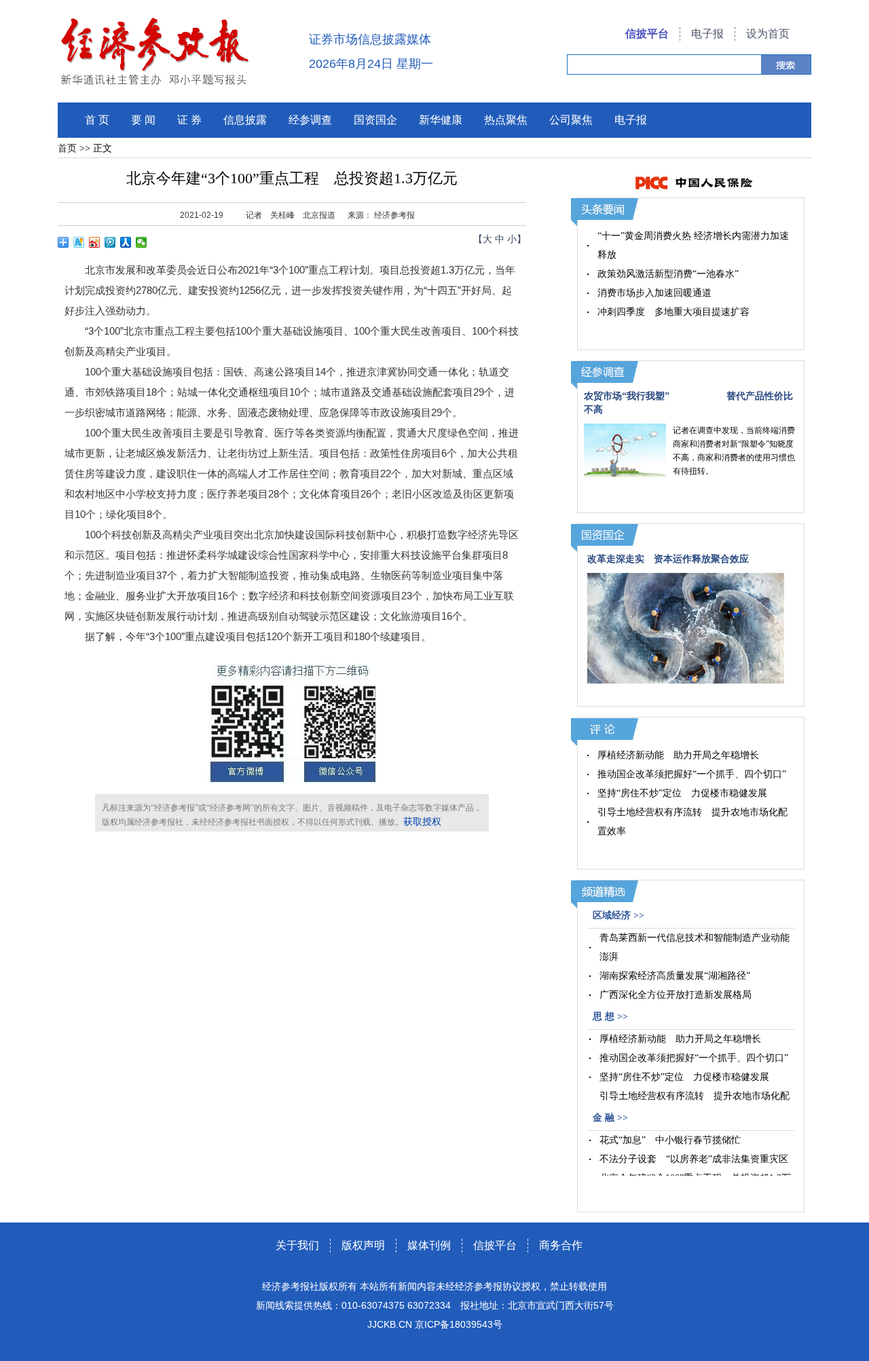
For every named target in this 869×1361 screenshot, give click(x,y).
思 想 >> (610, 1016)
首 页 (97, 120)
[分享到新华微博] (79, 242)
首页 (67, 148)
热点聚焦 (506, 120)
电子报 (707, 33)
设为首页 (768, 33)
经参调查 (310, 120)
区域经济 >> (618, 915)
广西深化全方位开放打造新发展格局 (675, 995)
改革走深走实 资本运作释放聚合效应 (668, 559)
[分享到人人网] (126, 242)
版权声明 (363, 1245)
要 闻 (143, 120)
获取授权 (422, 822)
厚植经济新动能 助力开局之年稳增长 (678, 755)
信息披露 (245, 120)
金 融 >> (610, 1118)
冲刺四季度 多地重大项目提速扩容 (673, 312)
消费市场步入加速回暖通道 (654, 293)
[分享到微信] (141, 242)
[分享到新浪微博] (94, 242)
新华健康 (440, 120)
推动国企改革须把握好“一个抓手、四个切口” (691, 774)
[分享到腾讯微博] (110, 242)
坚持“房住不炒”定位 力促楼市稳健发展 (682, 793)
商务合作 (561, 1245)
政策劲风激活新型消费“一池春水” (668, 274)
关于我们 (297, 1245)
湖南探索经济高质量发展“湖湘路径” (674, 976)
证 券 (189, 120)
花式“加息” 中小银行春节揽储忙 (670, 1140)
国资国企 (375, 120)
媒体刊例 (429, 1245)
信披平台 (647, 33)
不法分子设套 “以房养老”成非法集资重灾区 (693, 1159)
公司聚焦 (571, 120)
